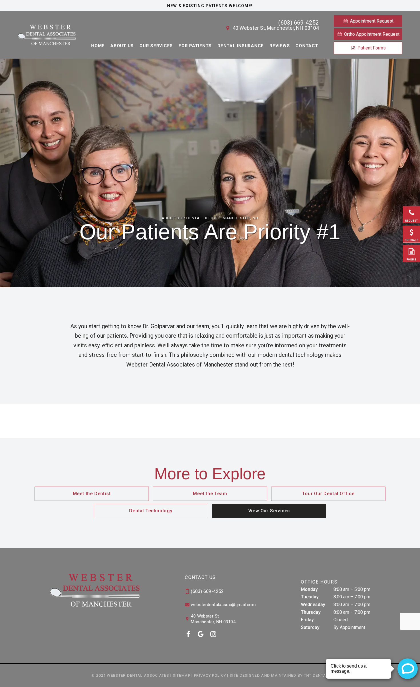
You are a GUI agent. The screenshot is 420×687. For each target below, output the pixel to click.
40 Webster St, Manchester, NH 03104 (275, 28)
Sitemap (181, 675)
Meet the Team (210, 493)
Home (98, 45)
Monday (309, 589)
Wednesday (313, 604)
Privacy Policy (210, 675)
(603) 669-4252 (298, 22)
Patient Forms (371, 48)
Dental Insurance (240, 45)
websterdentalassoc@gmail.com (223, 604)
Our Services (156, 45)
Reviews (279, 45)
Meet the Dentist (92, 493)
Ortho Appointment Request (371, 34)
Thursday (311, 612)
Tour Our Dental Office (328, 493)
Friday (307, 619)
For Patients (195, 45)
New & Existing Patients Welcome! (210, 5)
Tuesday (310, 597)
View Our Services (269, 510)
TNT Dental (316, 675)
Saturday (310, 627)
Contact (306, 45)
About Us (122, 45)
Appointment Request (371, 21)
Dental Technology (151, 510)
